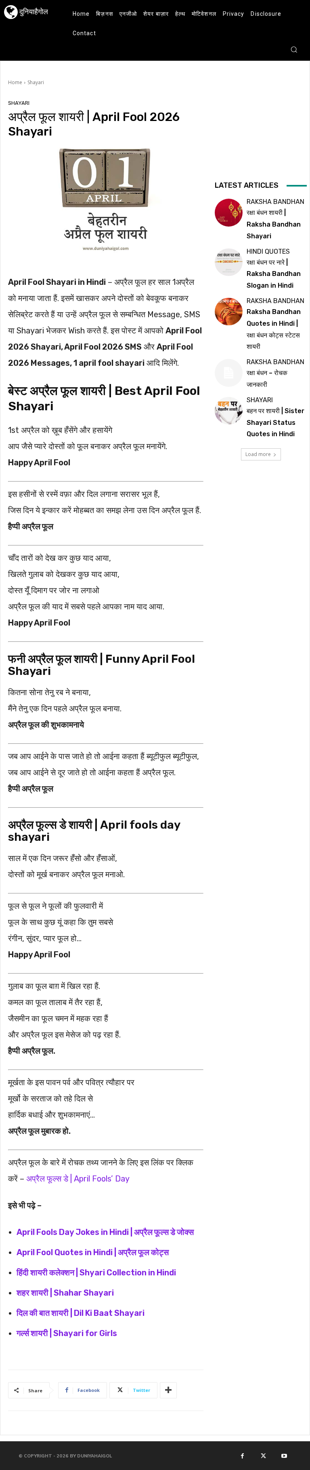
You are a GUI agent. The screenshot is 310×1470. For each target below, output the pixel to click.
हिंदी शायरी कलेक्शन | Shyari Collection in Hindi (96, 1272)
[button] (294, 49)
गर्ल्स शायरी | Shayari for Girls (67, 1333)
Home (15, 82)
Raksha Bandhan (275, 202)
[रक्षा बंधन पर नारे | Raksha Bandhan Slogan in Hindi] (228, 262)
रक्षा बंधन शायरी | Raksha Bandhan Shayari (274, 224)
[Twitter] (263, 1456)
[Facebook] (242, 1456)
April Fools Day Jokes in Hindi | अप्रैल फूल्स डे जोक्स (105, 1232)
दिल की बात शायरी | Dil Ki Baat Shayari (81, 1313)
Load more (258, 454)
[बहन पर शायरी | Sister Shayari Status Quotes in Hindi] (228, 410)
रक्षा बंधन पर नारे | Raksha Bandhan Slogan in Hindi (274, 274)
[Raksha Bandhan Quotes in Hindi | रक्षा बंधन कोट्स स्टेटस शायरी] (228, 311)
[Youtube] (284, 1456)
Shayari (35, 82)
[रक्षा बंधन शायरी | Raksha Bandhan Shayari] (228, 212)
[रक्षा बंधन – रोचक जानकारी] (228, 372)
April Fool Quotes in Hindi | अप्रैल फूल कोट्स (93, 1252)
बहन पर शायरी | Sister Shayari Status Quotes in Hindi (275, 422)
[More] (168, 1390)
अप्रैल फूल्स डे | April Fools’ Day (78, 1179)
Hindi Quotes (268, 251)
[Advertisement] (261, 138)
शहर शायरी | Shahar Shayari (65, 1293)
